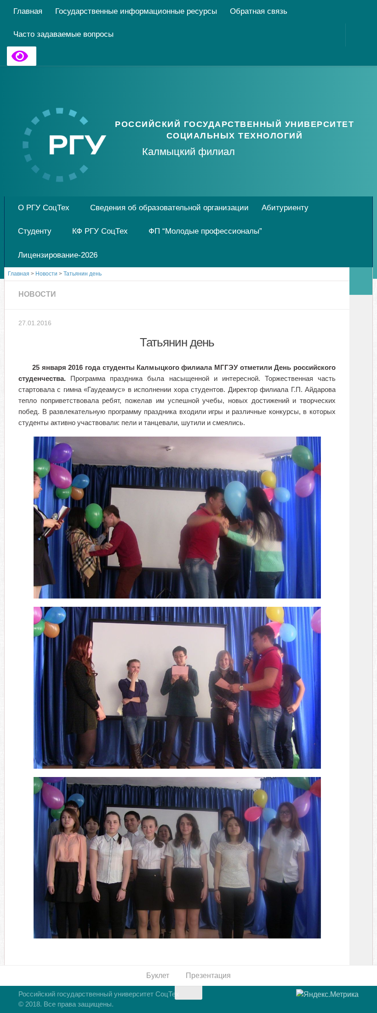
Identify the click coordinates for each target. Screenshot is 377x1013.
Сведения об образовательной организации (169, 207)
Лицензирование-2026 (57, 255)
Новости (37, 294)
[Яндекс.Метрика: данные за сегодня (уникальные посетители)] (327, 994)
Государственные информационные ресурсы (136, 11)
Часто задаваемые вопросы (63, 34)
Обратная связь (258, 11)
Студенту (34, 231)
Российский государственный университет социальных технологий (234, 130)
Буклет (157, 975)
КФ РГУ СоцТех (100, 231)
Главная (27, 11)
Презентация (208, 975)
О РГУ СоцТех (43, 207)
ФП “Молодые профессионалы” (205, 231)
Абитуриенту (285, 207)
